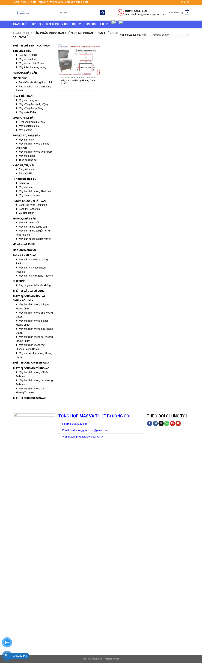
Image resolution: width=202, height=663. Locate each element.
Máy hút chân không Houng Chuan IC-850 (78, 82)
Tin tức (90, 24)
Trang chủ (20, 24)
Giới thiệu (52, 24)
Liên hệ (103, 24)
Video (65, 24)
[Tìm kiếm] (102, 12)
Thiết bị (35, 24)
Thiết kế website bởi (101, 658)
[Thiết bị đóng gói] (32, 13)
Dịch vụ (77, 24)
